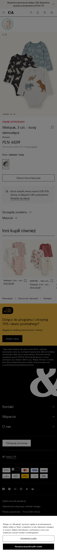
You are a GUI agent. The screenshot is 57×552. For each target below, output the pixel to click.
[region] (28, 534)
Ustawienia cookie (28, 538)
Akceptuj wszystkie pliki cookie (28, 546)
